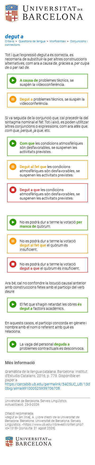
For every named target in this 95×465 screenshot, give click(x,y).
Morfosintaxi (58, 41)
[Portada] (44, 27)
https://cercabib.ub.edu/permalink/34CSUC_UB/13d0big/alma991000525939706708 (47, 386)
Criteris (9, 41)
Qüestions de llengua (32, 41)
